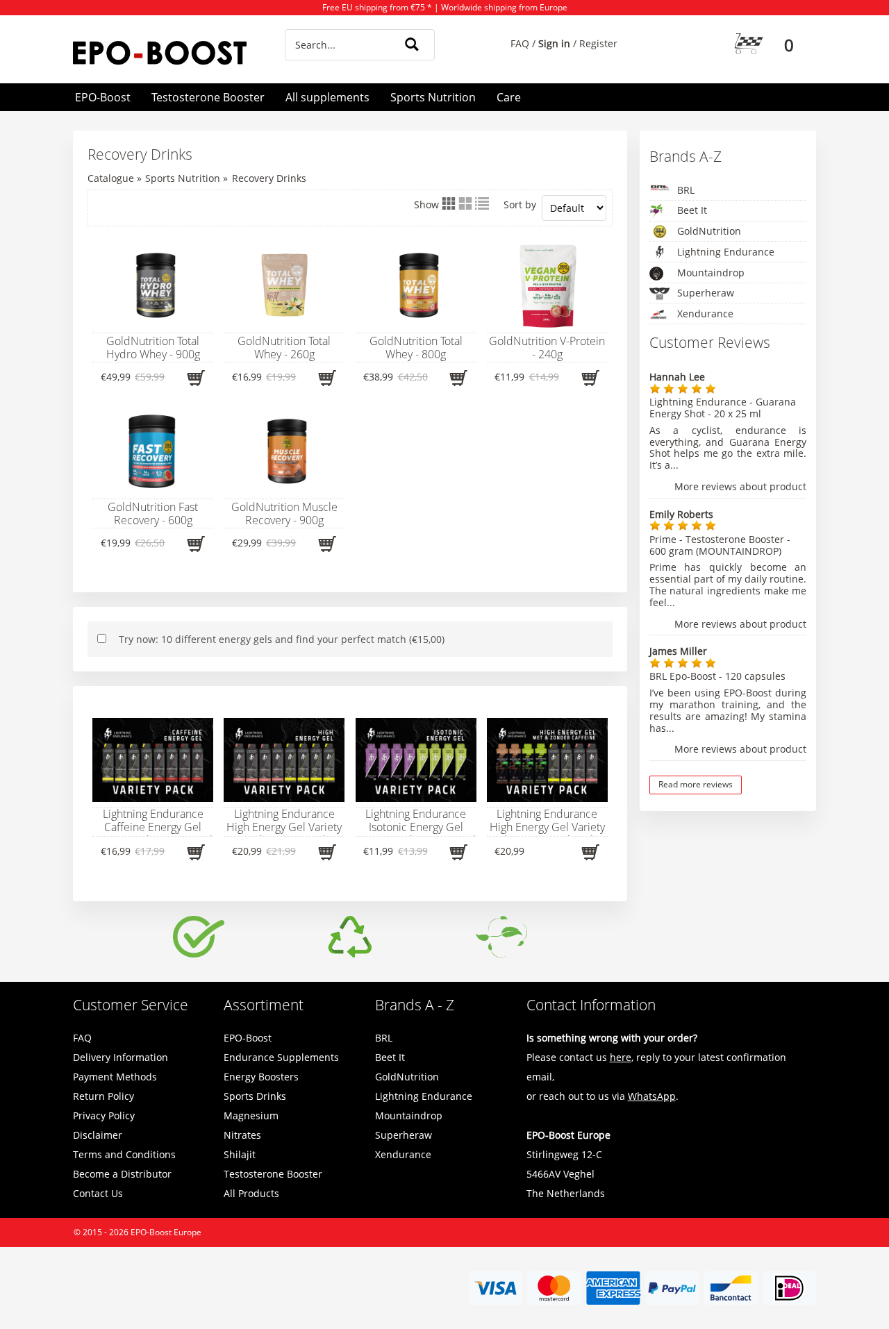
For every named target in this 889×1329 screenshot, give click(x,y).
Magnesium (251, 1115)
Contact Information (591, 1004)
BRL (686, 190)
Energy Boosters (261, 1076)
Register (598, 43)
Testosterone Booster (208, 97)
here (620, 1057)
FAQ (519, 43)
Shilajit (240, 1154)
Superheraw (705, 292)
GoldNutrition (709, 230)
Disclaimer (97, 1135)
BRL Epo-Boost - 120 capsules (717, 676)
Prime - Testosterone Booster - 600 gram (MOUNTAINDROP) (719, 545)
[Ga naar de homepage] (161, 52)
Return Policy (103, 1096)
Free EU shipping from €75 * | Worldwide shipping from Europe (444, 7)
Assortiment (264, 1004)
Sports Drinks (255, 1096)
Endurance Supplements (281, 1057)
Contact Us (98, 1193)
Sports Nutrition (433, 97)
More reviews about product (740, 487)
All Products (251, 1193)
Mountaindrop (711, 272)
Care (509, 97)
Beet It (692, 210)
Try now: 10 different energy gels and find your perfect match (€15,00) (281, 639)
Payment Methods (115, 1076)
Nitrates (242, 1135)
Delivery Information (120, 1057)
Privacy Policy (104, 1115)
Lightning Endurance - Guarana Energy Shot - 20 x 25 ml (722, 407)
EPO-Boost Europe (166, 1232)
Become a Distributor (122, 1173)
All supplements (327, 97)
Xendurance (705, 313)
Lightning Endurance (725, 251)
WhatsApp (652, 1096)
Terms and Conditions (124, 1154)
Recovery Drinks (269, 178)
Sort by (520, 204)
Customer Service (130, 1004)
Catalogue (111, 178)
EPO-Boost (103, 97)
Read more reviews (695, 784)
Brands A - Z (414, 1004)
